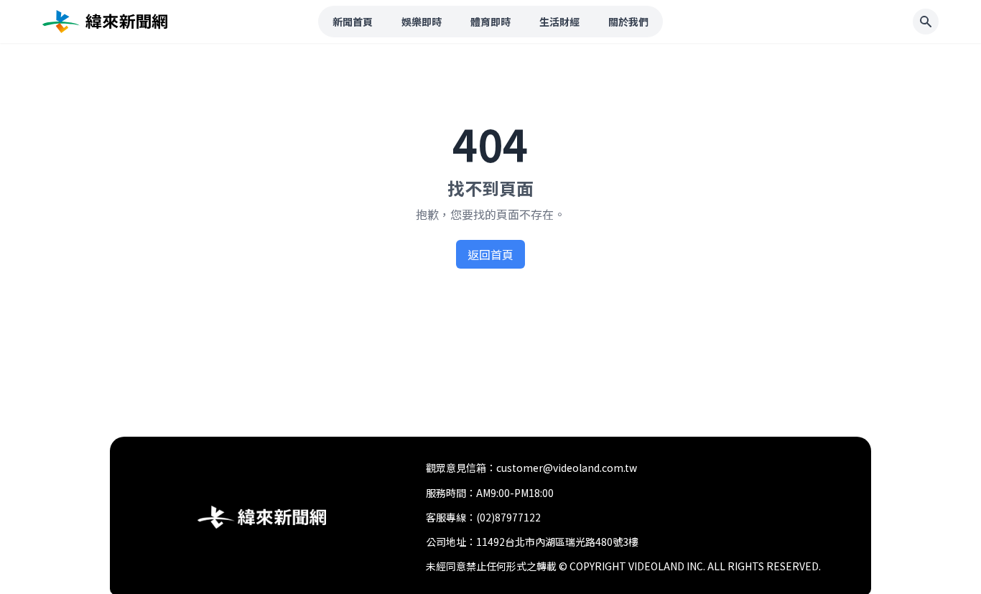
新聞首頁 (353, 21)
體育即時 (490, 21)
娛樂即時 (421, 21)
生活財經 (559, 21)
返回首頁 (490, 254)
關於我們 (628, 21)
